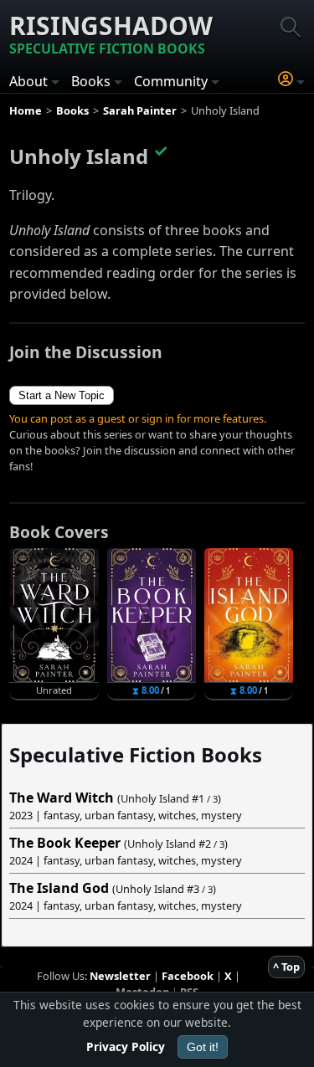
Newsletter (120, 975)
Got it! (203, 1047)
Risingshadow (111, 33)
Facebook (188, 975)
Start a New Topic (61, 395)
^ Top (286, 966)
